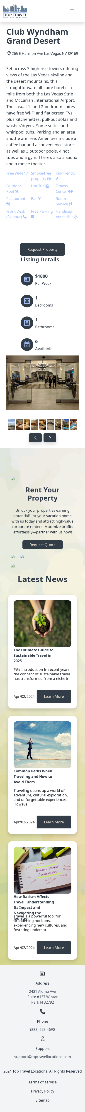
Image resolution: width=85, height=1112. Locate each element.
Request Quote (43, 544)
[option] (42, 393)
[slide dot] (11, 424)
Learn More (54, 696)
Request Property (42, 249)
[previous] (35, 437)
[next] (50, 437)
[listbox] (42, 393)
